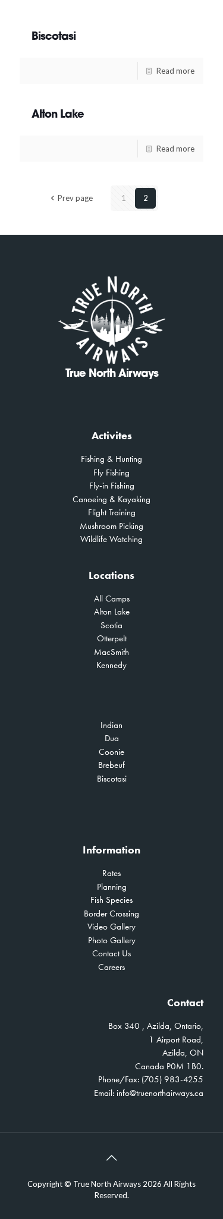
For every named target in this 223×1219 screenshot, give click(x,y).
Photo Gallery (112, 940)
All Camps (112, 598)
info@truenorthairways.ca (160, 1093)
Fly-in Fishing (111, 486)
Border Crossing (111, 913)
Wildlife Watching (111, 539)
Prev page (75, 198)
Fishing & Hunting (111, 459)
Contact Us (111, 953)
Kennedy (111, 665)
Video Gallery (111, 927)
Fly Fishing (111, 472)
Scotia (111, 625)
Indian (111, 725)
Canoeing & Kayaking (111, 499)
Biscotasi (54, 37)
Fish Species (111, 900)
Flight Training (112, 512)
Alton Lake (58, 115)
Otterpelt (112, 638)
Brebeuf (111, 765)
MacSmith (111, 652)
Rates (111, 873)
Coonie (111, 752)
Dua (112, 738)
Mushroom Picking (111, 526)
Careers (111, 967)
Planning (112, 887)
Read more (175, 70)
